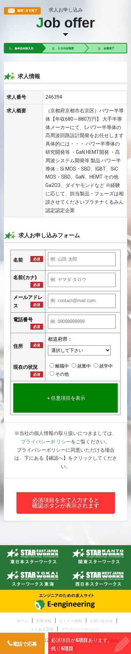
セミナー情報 (70, 621)
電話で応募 (25, 644)
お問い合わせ (101, 621)
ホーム (22, 621)
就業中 (84, 366)
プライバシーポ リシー (46, 441)
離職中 (62, 366)
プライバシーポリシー (80, 629)
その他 (62, 374)
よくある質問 (41, 629)
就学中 (106, 366)
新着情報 (43, 621)
